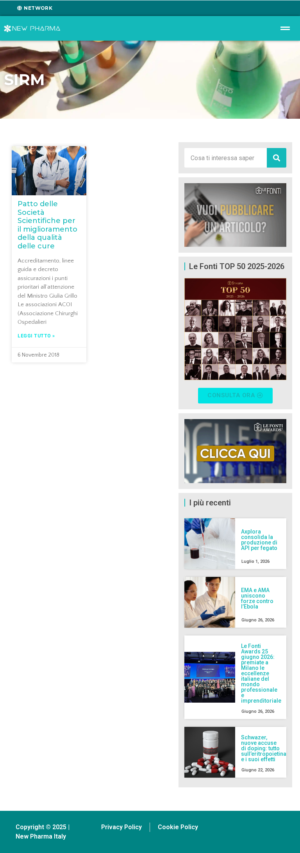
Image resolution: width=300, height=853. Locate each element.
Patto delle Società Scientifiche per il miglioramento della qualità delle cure (47, 225)
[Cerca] (276, 158)
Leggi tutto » (36, 336)
